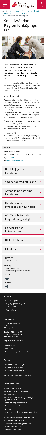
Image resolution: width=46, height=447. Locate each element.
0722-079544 (11, 158)
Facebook (14, 365)
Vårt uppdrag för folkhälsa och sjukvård (16, 13)
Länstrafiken (15, 403)
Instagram (14, 368)
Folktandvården (11, 394)
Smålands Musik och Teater (21, 412)
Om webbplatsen (13, 300)
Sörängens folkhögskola (14, 420)
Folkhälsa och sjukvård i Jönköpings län (20, 398)
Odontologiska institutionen (16, 406)
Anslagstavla (11, 310)
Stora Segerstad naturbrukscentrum (19, 417)
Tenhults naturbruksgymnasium (18, 423)
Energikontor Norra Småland (16, 391)
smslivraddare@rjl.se (14, 161)
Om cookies (11, 307)
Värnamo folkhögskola (14, 430)
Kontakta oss (10, 345)
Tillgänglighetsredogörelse (16, 303)
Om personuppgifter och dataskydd (19, 352)
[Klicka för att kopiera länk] (6, 287)
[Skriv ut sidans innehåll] (7, 279)
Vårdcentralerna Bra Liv (14, 427)
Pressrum (9, 349)
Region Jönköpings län (16, 11)
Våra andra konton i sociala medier (19, 375)
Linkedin (13, 371)
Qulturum (9, 409)
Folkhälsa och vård (32, 11)
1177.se (13, 388)
